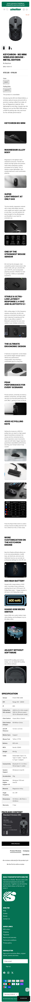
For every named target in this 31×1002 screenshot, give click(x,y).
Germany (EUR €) (9, 994)
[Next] (27, 4)
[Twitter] (12, 973)
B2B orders (6, 929)
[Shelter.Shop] (15, 9)
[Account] (23, 9)
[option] (15, 28)
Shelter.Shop (10, 998)
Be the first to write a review (15, 864)
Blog (4, 910)
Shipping (6, 932)
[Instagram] (8, 973)
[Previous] (4, 4)
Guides (5, 913)
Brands (5, 916)
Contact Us (6, 919)
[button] (15, 864)
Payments (6, 935)
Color (4, 78)
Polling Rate (7, 86)
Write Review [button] (15, 844)
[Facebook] (4, 973)
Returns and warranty (9, 937)
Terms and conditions (9, 940)
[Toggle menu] (4, 9)
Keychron (8, 63)
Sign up (8, 966)
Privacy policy (7, 943)
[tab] (15, 851)
